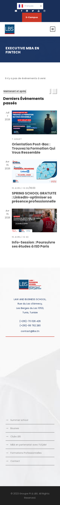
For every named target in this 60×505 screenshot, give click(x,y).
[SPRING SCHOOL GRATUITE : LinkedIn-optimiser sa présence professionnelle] (34, 171)
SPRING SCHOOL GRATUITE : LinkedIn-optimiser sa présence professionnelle (34, 197)
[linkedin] (27, 10)
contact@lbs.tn (30, 331)
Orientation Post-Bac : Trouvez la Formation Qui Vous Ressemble (33, 148)
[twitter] (33, 10)
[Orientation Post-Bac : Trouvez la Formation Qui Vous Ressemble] (34, 122)
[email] (16, 10)
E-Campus (32, 17)
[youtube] (39, 10)
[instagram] (44, 10)
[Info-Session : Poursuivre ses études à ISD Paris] (34, 220)
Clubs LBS (15, 436)
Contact (15, 461)
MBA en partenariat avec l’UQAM (28, 444)
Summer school (19, 420)
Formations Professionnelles (26, 452)
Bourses (14, 428)
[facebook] (21, 10)
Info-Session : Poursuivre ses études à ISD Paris (33, 244)
